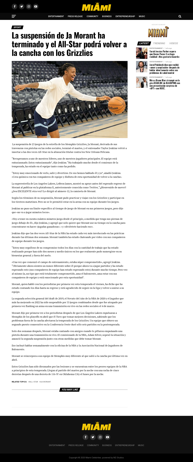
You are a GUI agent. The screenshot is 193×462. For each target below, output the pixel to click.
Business (107, 16)
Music (142, 16)
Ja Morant (46, 382)
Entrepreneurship (125, 16)
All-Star (34, 382)
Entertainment (56, 16)
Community (92, 16)
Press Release (75, 16)
